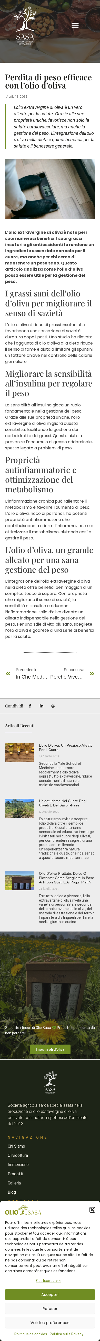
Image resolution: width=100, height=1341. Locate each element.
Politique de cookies (30, 1334)
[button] (92, 1209)
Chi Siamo (16, 1146)
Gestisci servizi (48, 1281)
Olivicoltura (18, 1155)
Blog (12, 1192)
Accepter (50, 1294)
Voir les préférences (50, 1322)
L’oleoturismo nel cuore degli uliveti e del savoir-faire (63, 803)
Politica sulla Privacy (66, 1334)
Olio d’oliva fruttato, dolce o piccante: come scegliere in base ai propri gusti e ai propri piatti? (66, 877)
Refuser (50, 1308)
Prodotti (15, 1173)
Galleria (14, 1183)
